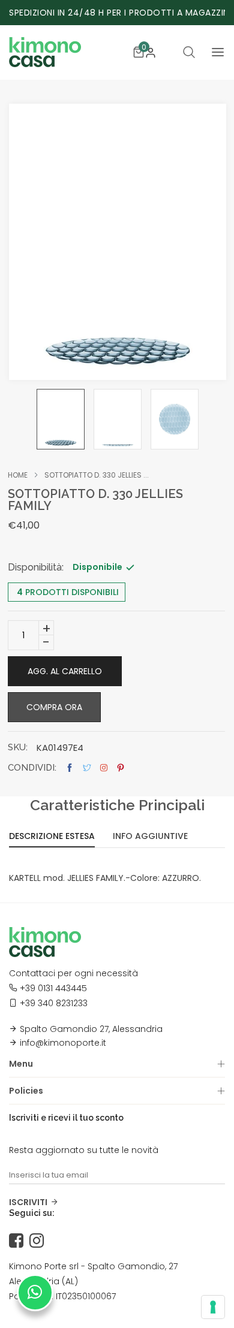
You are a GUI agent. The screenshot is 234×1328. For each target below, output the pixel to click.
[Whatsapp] (35, 1292)
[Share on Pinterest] (120, 767)
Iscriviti (28, 1202)
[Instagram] (39, 1241)
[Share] (103, 767)
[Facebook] (19, 1241)
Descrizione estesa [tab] (52, 837)
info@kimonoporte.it (63, 1043)
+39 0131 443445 (53, 988)
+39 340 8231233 (54, 1003)
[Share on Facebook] (69, 767)
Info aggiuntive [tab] (150, 837)
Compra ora (54, 707)
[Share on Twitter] (87, 767)
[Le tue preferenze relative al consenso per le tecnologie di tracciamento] (213, 1307)
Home (18, 475)
